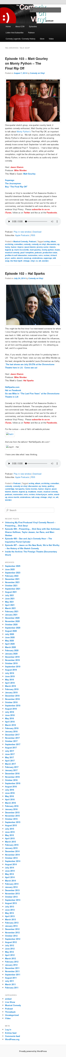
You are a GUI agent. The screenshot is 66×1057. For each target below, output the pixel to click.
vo (37, 260)
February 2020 (11, 650)
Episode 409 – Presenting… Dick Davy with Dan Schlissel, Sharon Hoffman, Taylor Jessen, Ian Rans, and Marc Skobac (32, 532)
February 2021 (11, 611)
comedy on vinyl (39, 244)
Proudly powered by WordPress (33, 1051)
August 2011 (11, 977)
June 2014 (10, 870)
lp (12, 249)
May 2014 (9, 874)
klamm (53, 247)
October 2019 (11, 663)
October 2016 (11, 780)
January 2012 (11, 964)
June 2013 (10, 909)
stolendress (37, 258)
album (53, 241)
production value (50, 252)
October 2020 (11, 624)
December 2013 (12, 890)
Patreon (31, 32)
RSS (33, 235)
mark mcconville (21, 249)
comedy (27, 244)
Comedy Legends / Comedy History (20, 38)
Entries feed (10, 1032)
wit (40, 260)
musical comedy (12, 252)
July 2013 (9, 906)
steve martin (13, 497)
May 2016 (9, 796)
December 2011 (12, 968)
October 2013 (11, 896)
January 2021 (11, 614)
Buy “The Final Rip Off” (16, 186)
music (57, 249)
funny (7, 247)
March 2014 (10, 880)
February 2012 (11, 961)
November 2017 (12, 737)
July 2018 (9, 711)
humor (14, 247)
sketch (20, 258)
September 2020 (12, 627)
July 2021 (9, 595)
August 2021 (11, 591)
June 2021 (10, 598)
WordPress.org (12, 1039)
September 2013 (12, 899)
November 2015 (12, 815)
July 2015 (9, 828)
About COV (20, 26)
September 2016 (12, 783)
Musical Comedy (20, 241)
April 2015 (10, 838)
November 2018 (12, 699)
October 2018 (11, 702)
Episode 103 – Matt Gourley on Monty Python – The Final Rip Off (26, 63)
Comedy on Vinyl (37, 73)
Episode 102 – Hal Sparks (25, 273)
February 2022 (11, 575)
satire (13, 258)
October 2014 (11, 857)
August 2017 (11, 747)
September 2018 (12, 705)
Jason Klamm (16, 167)
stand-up (27, 258)
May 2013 (9, 913)
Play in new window (22, 231)
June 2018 (10, 715)
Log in (8, 1029)
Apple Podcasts (22, 235)
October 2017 (11, 741)
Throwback (10, 1011)
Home (8, 26)
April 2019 (10, 682)
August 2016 (11, 786)
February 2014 (11, 883)
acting (47, 241)
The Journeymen (13, 183)
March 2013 (10, 919)
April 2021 (10, 604)
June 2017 (10, 754)
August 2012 (11, 942)
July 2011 (9, 980)
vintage (26, 260)
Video (51, 38)
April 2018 (10, 721)
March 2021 (10, 608)
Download (37, 231)
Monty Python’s (24, 131)
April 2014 (10, 877)
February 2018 (11, 728)
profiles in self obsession (16, 255)
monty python (48, 249)
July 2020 (9, 634)
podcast (38, 252)
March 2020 (10, 647)
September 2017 (12, 744)
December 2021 (12, 579)
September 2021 (12, 588)
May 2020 (9, 640)
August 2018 (11, 708)
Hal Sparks (28, 380)
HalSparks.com (12, 387)
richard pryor (41, 494)
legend (8, 249)
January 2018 (11, 731)
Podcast (32, 241)
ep (58, 244)
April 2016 (10, 799)
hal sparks (20, 488)
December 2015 (12, 812)
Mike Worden (20, 170)
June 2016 (10, 792)
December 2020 (12, 617)
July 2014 (9, 867)
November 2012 (12, 932)
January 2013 (11, 925)
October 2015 (11, 818)
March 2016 (10, 802)
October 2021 (11, 585)
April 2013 (10, 916)
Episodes (33, 26)
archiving (9, 244)
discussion (51, 244)
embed (8, 998)
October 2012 (11, 935)
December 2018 (12, 695)
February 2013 (11, 922)
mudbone (32, 491)
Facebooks (52, 212)
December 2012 (12, 929)
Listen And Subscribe (14, 32)
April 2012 (10, 955)
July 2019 (9, 673)
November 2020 (12, 621)
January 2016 (11, 809)
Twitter (27, 212)
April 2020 (10, 643)
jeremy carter (43, 247)
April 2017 (10, 760)
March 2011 (10, 984)
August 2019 (11, 669)
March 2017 (10, 763)
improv (20, 247)
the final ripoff (16, 260)
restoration (32, 255)
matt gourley (35, 249)
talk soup (35, 497)
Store (42, 38)
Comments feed (12, 1036)
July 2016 (9, 789)
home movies (31, 488)
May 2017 (9, 757)
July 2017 (9, 750)
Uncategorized (12, 1015)
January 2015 (11, 848)
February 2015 (11, 844)
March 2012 (10, 958)
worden (45, 260)
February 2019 (11, 689)
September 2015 (12, 822)
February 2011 (11, 987)
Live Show (10, 1002)
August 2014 (11, 864)
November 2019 (12, 660)
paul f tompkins (27, 252)
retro (40, 255)
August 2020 (11, 630)
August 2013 (11, 903)
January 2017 (11, 770)
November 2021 (12, 582)
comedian (18, 244)
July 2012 (9, 945)
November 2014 (12, 854)
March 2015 (10, 841)
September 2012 (12, 938)
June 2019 (10, 676)
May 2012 (9, 951)
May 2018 (9, 718)
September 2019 (12, 666)
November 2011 (12, 971)
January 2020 (11, 653)
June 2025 (10, 569)
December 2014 (12, 851)
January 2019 (11, 692)
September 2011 (12, 974)
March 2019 (10, 686)
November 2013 (12, 893)
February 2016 (11, 806)
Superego (9, 180)
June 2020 (10, 637)
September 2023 (12, 572)
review (46, 255)
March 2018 (10, 724)
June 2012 (10, 948)
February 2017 (11, 767)
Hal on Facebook (13, 390)
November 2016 (12, 776)
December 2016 (12, 773)
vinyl (33, 260)
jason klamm (30, 247)
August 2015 (11, 825)
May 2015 (9, 835)
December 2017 (12, 734)
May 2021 (9, 601)
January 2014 (11, 887)
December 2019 (12, 656)
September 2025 (12, 565)
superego (48, 258)
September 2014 (12, 861)
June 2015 (10, 831)
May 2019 (9, 679)
